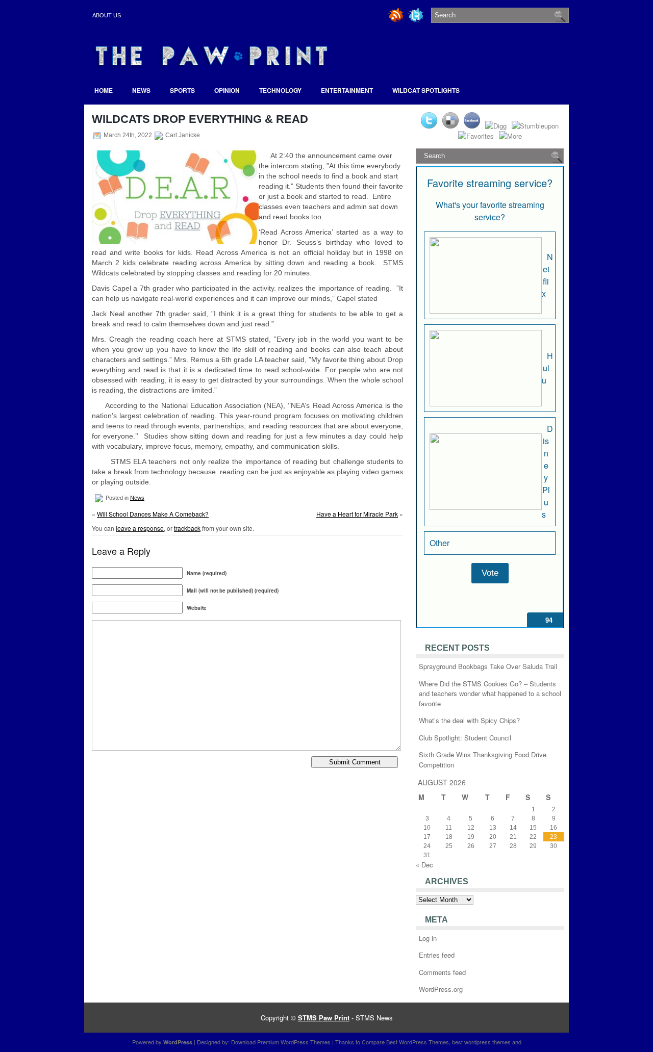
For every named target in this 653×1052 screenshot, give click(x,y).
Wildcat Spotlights (426, 90)
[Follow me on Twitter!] (417, 20)
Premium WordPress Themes (294, 1042)
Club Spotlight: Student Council (465, 737)
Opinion (227, 90)
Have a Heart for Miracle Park (357, 513)
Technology (280, 90)
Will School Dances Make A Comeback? (153, 513)
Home (103, 90)
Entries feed (437, 955)
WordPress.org (441, 989)
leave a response (140, 528)
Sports (182, 90)
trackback (187, 528)
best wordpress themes (481, 1042)
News (141, 90)
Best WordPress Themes (417, 1042)
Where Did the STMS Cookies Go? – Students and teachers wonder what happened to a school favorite (490, 693)
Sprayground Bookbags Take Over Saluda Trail (488, 666)
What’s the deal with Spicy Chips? (469, 720)
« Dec (424, 864)
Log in (428, 938)
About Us (106, 15)
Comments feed (442, 972)
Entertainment (347, 90)
